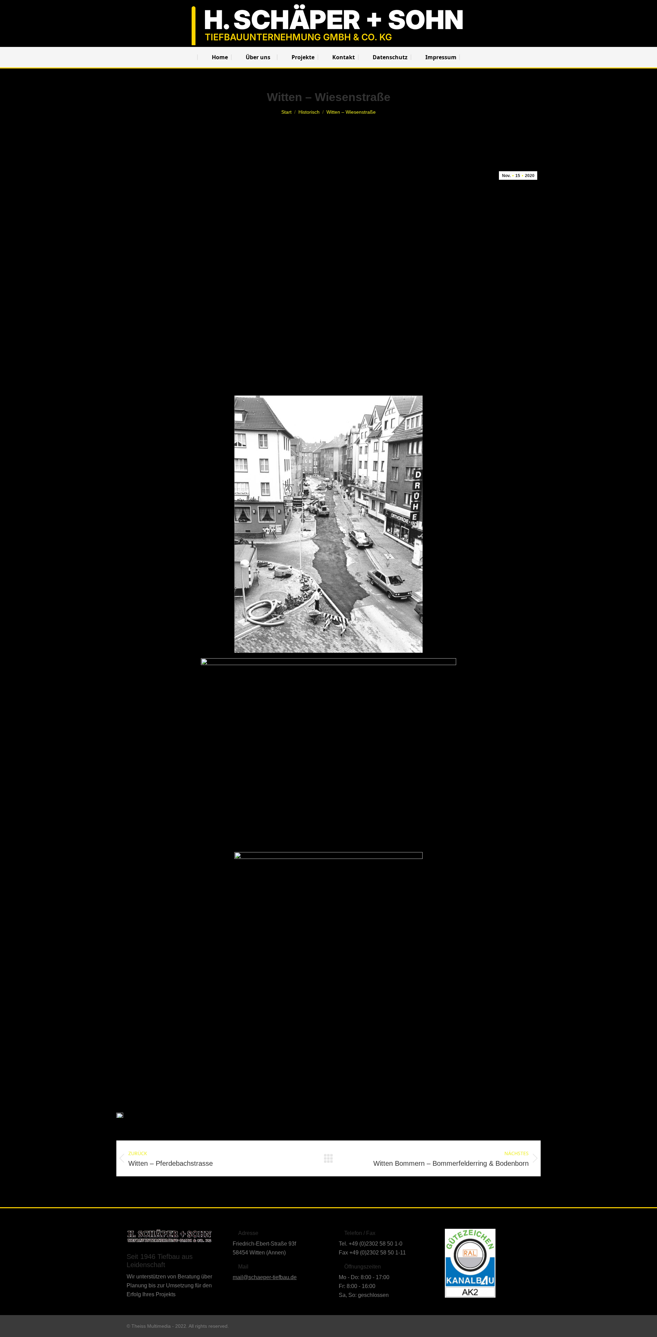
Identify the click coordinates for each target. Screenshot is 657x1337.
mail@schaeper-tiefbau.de (265, 1277)
